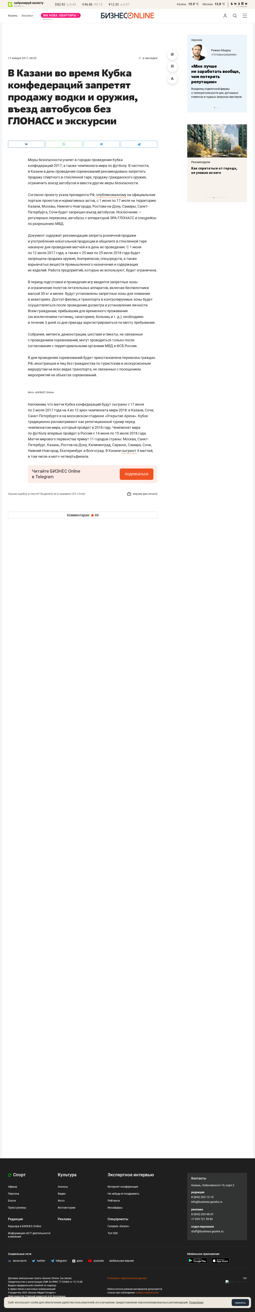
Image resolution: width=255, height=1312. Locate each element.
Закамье (27, 15)
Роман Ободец (221, 50)
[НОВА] (61, 16)
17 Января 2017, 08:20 (22, 58)
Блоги (12, 1200)
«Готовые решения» (224, 54)
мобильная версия (121, 1260)
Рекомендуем (200, 162)
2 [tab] (216, 107)
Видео (62, 1193)
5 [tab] (215, 197)
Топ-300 (113, 1233)
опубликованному (111, 195)
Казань (181, 4)
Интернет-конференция (123, 1186)
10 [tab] (225, 197)
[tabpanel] (217, 72)
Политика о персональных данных (127, 1278)
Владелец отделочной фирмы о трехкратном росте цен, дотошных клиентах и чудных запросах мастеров (216, 92)
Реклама (64, 1219)
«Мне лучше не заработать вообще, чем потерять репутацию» (215, 73)
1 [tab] (214, 107)
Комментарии (83, 515)
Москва (208, 4)
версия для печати (144, 493)
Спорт (19, 1174)
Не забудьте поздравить (123, 1193)
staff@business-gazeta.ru (207, 1231)
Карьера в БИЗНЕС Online (24, 1226)
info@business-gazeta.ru (206, 1201)
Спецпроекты (118, 1219)
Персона (13, 1193)
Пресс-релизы (17, 1207)
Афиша (12, 1186)
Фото (61, 1200)
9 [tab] (223, 197)
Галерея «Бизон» (118, 1226)
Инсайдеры (115, 1207)
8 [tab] (221, 197)
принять (240, 1302)
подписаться (136, 474)
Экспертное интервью (131, 1174)
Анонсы (63, 1186)
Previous (193, 108)
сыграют (129, 451)
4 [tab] (213, 197)
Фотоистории (66, 1207)
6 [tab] (217, 197)
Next (243, 108)
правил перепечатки (147, 1292)
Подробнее (196, 1302)
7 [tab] (219, 197)
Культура (67, 1174)
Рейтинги (114, 1200)
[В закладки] (172, 67)
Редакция (15, 1219)
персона (196, 40)
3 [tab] (218, 107)
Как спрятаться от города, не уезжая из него (214, 170)
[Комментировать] (172, 55)
